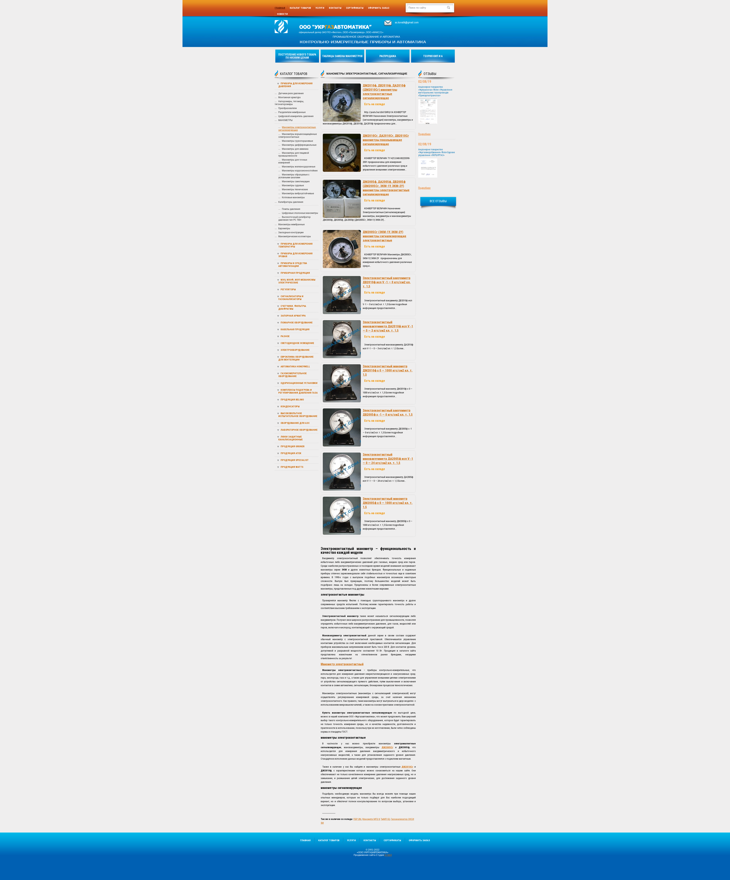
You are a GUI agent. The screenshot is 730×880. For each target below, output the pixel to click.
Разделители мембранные (291, 112)
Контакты (335, 7)
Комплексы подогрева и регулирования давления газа (298, 391)
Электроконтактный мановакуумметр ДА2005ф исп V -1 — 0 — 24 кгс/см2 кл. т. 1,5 (388, 459)
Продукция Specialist (295, 460)
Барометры (284, 228)
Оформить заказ (378, 7)
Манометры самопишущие (295, 181)
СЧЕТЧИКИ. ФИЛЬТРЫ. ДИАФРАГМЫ (292, 307)
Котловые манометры (293, 197)
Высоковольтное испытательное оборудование (297, 415)
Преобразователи (287, 108)
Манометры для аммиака (295, 148)
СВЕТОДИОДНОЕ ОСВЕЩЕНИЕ (297, 343)
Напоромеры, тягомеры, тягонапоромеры (289, 103)
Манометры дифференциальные (299, 144)
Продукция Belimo (292, 399)
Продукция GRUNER (292, 446)
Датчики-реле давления (291, 93)
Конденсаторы (290, 406)
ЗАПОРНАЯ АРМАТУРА (293, 315)
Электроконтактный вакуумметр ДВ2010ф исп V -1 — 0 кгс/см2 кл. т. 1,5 (387, 282)
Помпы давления (291, 209)
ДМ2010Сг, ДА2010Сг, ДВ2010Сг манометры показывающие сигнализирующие (386, 140)
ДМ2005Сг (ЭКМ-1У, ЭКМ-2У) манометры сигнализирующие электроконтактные (384, 236)
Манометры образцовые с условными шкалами (293, 176)
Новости (282, 14)
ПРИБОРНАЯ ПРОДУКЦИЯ (295, 272)
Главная (280, 7)
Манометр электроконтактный (342, 664)
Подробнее (424, 134)
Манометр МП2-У (370, 819)
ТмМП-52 (385, 819)
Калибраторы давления (290, 202)
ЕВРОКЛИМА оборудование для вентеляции (295, 358)
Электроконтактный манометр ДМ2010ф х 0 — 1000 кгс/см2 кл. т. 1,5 (388, 370)
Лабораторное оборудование (299, 429)
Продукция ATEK (291, 453)
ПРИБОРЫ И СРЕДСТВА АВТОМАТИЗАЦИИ (292, 264)
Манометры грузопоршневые (297, 140)
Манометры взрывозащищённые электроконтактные (297, 135)
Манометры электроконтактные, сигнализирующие (297, 128)
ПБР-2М (357, 819)
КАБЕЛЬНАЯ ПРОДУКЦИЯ (295, 329)
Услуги (319, 7)
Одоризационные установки (299, 383)
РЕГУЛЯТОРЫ (288, 289)
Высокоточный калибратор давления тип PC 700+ (294, 218)
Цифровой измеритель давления (295, 116)
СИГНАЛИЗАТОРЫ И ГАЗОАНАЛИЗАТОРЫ (290, 298)
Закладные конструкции (291, 232)
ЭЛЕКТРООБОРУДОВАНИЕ (295, 349)
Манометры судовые (293, 185)
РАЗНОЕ (285, 336)
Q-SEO (388, 855)
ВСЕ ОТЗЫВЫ (438, 201)
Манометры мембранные (291, 224)
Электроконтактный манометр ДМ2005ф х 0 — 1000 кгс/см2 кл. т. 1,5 (388, 503)
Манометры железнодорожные (298, 166)
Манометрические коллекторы (294, 236)
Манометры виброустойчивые (298, 193)
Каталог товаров (300, 7)
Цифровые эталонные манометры (300, 213)
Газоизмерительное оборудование (292, 375)
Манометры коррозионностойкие (299, 170)
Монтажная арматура (289, 97)
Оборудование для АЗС (295, 423)
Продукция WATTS (292, 466)
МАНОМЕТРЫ (285, 120)
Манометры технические (295, 189)
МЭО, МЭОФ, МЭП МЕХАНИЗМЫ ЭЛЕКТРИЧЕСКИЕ (296, 281)
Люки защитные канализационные (290, 438)
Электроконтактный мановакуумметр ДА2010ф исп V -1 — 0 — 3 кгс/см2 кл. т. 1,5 (388, 326)
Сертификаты (354, 7)
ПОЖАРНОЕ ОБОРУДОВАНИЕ (297, 322)
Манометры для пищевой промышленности (293, 154)
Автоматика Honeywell (295, 366)
